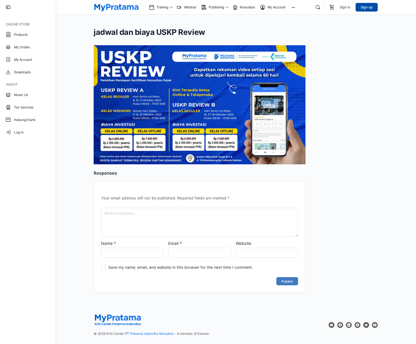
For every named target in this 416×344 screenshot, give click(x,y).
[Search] (318, 7)
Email (175, 243)
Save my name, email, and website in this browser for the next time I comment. (180, 267)
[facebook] (340, 325)
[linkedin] (349, 325)
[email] (331, 325)
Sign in (345, 7)
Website (243, 243)
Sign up (367, 7)
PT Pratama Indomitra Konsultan (149, 333)
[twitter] (366, 325)
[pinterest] (357, 325)
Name (108, 243)
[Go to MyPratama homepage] (116, 6)
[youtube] (375, 325)
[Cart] (332, 7)
